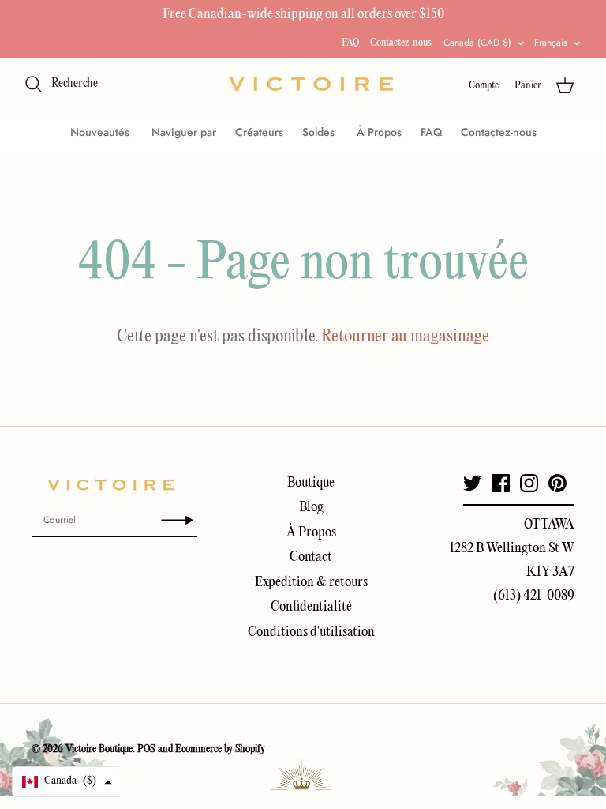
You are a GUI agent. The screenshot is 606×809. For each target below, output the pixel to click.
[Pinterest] (557, 483)
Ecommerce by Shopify (220, 749)
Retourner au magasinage (405, 336)
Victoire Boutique (99, 749)
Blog (311, 507)
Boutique (311, 483)
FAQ (350, 43)
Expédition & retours (311, 582)
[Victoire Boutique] (311, 84)
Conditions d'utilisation (311, 632)
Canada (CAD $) (477, 43)
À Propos (379, 132)
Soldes (320, 132)
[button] (67, 781)
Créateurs (259, 132)
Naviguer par (184, 132)
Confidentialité (311, 607)
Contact (311, 557)
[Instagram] (529, 483)
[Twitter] (472, 483)
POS (146, 749)
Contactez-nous (401, 43)
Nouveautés (101, 132)
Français (550, 43)
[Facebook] (501, 483)
